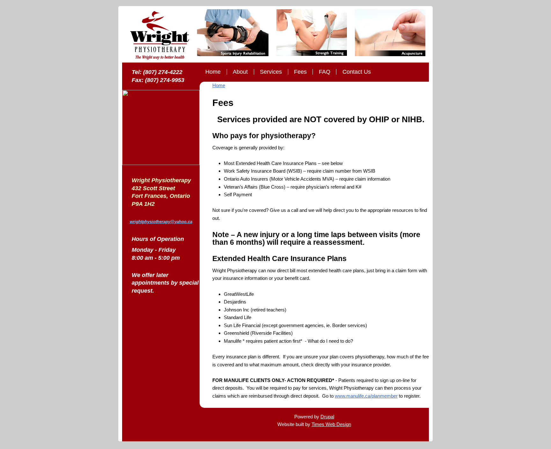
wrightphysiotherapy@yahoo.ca (161, 221)
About (240, 72)
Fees (300, 72)
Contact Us (356, 72)
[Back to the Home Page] (159, 36)
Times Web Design (331, 424)
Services (271, 72)
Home (213, 72)
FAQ (324, 72)
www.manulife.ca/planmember (366, 396)
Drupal (327, 416)
